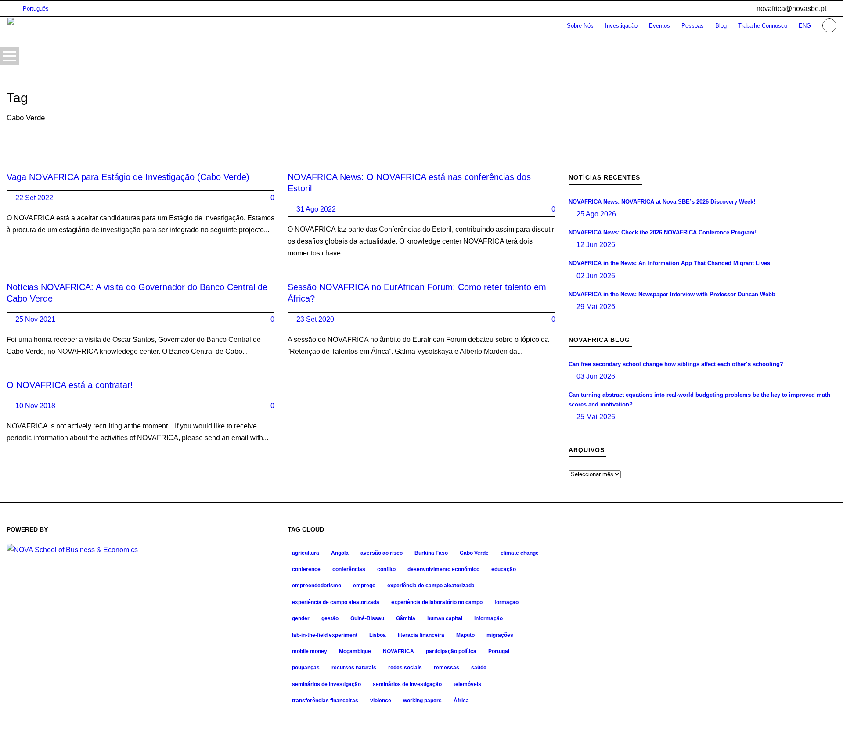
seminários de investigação (326, 684)
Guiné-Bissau (367, 618)
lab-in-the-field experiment (324, 635)
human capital (444, 618)
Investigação (621, 25)
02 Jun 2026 (595, 276)
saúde (478, 668)
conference (306, 569)
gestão (330, 618)
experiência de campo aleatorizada (431, 585)
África (461, 700)
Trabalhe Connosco (762, 25)
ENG (805, 25)
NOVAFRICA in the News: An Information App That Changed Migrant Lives (669, 263)
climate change (520, 553)
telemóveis (467, 684)
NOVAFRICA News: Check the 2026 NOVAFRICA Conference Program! (663, 232)
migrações (499, 635)
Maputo (465, 635)
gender (301, 618)
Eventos (659, 25)
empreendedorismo (316, 585)
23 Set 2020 (315, 319)
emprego (364, 585)
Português (36, 8)
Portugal (498, 651)
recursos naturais (353, 668)
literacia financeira (421, 635)
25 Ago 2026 (596, 214)
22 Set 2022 (34, 197)
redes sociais (405, 668)
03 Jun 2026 (595, 376)
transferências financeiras (325, 700)
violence (380, 700)
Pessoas (692, 25)
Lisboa (377, 635)
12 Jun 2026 (595, 244)
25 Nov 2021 (35, 319)
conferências (348, 569)
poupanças (306, 668)
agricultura (305, 553)
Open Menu (9, 56)
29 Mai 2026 (595, 306)
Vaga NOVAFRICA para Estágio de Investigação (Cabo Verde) (128, 177)
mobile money (309, 651)
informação (488, 618)
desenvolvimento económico (443, 569)
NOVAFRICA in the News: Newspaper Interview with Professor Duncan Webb (672, 294)
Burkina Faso (431, 553)
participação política (451, 651)
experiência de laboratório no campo (437, 602)
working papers (422, 700)
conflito (386, 569)
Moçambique (355, 651)
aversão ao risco (381, 553)
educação (503, 569)
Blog (721, 25)
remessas (446, 668)
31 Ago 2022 (316, 209)
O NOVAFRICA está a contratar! (70, 385)
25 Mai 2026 (595, 416)
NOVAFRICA (398, 651)
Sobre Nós (580, 25)
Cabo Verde (474, 553)
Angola (340, 553)
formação (506, 602)
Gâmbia (405, 618)
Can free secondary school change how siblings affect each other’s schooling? (676, 364)
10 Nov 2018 (35, 406)
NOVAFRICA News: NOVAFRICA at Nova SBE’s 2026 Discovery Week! (662, 201)
